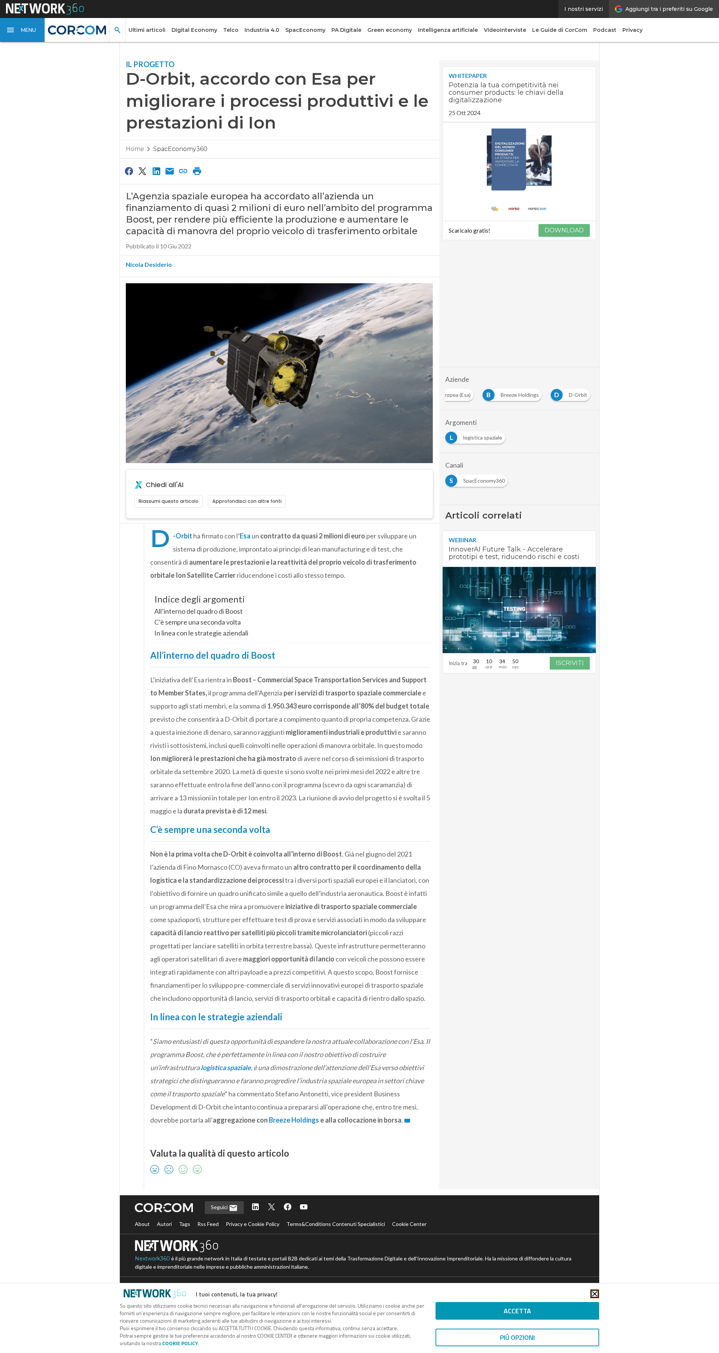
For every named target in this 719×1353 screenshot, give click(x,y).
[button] (22, 30)
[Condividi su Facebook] (129, 171)
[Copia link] (183, 171)
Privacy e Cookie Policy (252, 1224)
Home (135, 148)
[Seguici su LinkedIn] (255, 1207)
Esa (245, 536)
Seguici (220, 1207)
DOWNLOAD (564, 230)
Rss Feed (208, 1224)
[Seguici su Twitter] (271, 1207)
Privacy (632, 30)
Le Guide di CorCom (559, 30)
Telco (231, 30)
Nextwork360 (152, 1258)
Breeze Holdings (294, 1120)
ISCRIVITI (570, 663)
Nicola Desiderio (149, 264)
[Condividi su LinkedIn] (156, 171)
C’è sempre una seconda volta (197, 622)
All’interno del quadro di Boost (198, 611)
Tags (184, 1224)
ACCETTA (517, 1311)
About (142, 1224)
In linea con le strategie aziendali (201, 633)
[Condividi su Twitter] (142, 171)
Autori (164, 1224)
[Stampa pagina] (197, 171)
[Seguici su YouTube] (303, 1207)
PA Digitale (346, 30)
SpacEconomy (305, 30)
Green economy (389, 30)
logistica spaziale (226, 1067)
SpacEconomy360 (180, 148)
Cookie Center (409, 1224)
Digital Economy (194, 30)
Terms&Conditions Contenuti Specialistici (335, 1224)
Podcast (604, 30)
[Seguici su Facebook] (287, 1207)
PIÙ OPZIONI (517, 1337)
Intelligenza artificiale (448, 30)
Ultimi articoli (147, 30)
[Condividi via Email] (170, 171)
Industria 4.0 (262, 30)
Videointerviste (505, 30)
